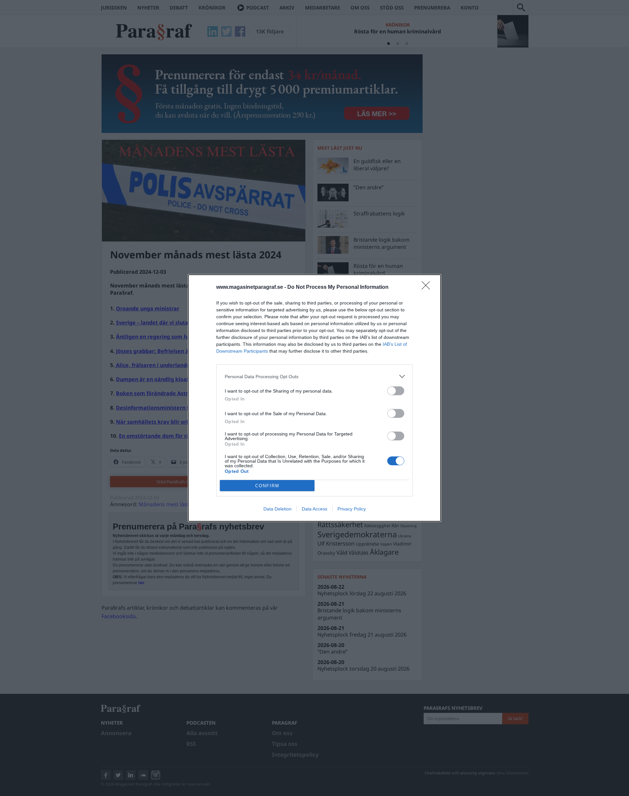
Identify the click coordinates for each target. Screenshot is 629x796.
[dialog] (314, 398)
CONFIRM (267, 485)
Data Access (314, 508)
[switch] (395, 390)
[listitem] (314, 376)
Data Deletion (277, 508)
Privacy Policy (351, 508)
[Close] (428, 287)
